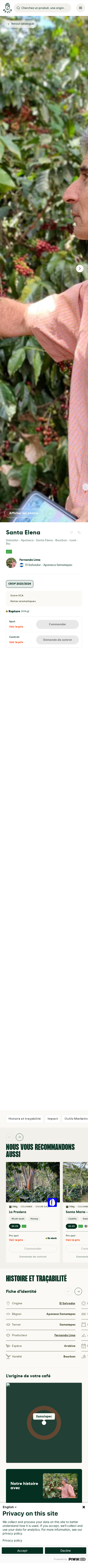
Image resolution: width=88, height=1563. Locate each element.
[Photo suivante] (80, 268)
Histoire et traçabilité (25, 1119)
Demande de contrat (57, 640)
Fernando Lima (29, 559)
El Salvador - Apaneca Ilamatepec (48, 565)
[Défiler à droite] (19, 1137)
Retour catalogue (22, 24)
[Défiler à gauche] (9, 1137)
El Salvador (67, 1303)
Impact (53, 1119)
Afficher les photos (23, 513)
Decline (65, 1550)
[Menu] (80, 7)
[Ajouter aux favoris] (72, 533)
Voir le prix (16, 626)
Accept (22, 1550)
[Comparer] (79, 533)
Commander (57, 624)
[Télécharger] (50, 513)
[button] (44, 1423)
